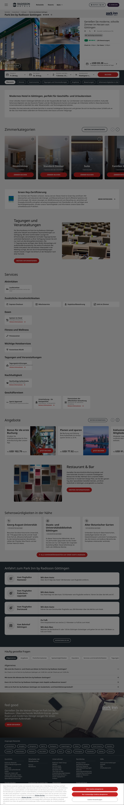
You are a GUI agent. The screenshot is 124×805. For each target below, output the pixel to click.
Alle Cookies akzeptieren (94, 789)
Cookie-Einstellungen (94, 799)
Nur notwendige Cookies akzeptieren (95, 794)
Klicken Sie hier (40, 795)
